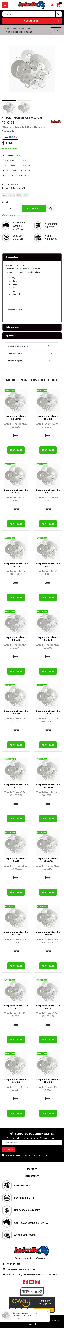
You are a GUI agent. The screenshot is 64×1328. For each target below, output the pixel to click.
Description (12, 257)
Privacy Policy (42, 1155)
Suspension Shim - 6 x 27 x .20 (16, 1007)
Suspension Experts (51, 225)
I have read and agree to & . (26, 1155)
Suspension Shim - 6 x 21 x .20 (16, 1081)
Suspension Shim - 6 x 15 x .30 (16, 712)
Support (31, 1175)
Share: (6, 137)
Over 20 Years (22, 1185)
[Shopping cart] (52, 5)
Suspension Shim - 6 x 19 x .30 (48, 418)
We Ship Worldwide (51, 237)
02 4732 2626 (13, 1264)
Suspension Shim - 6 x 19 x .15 (16, 786)
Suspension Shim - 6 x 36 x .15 (16, 565)
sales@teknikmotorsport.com (21, 1269)
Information (12, 327)
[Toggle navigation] (5, 5)
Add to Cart (34, 208)
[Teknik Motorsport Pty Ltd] (32, 4)
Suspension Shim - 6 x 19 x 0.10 (48, 933)
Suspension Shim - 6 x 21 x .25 (48, 491)
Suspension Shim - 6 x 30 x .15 (16, 639)
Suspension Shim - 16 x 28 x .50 (24, 1316)
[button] (51, 208)
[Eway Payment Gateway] (32, 1304)
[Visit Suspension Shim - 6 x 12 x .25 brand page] (56, 121)
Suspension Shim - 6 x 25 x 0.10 (48, 860)
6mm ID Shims (26, 28)
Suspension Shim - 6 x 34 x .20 (16, 491)
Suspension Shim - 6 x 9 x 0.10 (48, 639)
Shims (15, 28)
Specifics (11, 335)
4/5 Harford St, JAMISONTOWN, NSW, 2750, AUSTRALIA (33, 1274)
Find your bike (31, 21)
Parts (31, 1168)
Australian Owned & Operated (19, 225)
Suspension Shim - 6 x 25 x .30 (48, 1081)
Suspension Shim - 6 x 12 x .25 (20, 32)
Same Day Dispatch (18, 237)
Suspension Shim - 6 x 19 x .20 (16, 933)
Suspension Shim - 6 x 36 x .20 (48, 565)
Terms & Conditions (28, 1155)
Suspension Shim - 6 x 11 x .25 (48, 712)
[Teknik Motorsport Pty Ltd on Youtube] (31, 1282)
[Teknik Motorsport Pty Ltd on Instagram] (37, 1282)
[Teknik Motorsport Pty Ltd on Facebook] (25, 1282)
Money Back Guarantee (27, 1210)
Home (7, 28)
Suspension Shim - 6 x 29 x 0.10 (16, 418)
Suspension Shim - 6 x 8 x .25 (16, 860)
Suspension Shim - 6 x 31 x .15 (48, 1007)
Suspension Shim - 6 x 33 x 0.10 (48, 786)
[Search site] (58, 14)
